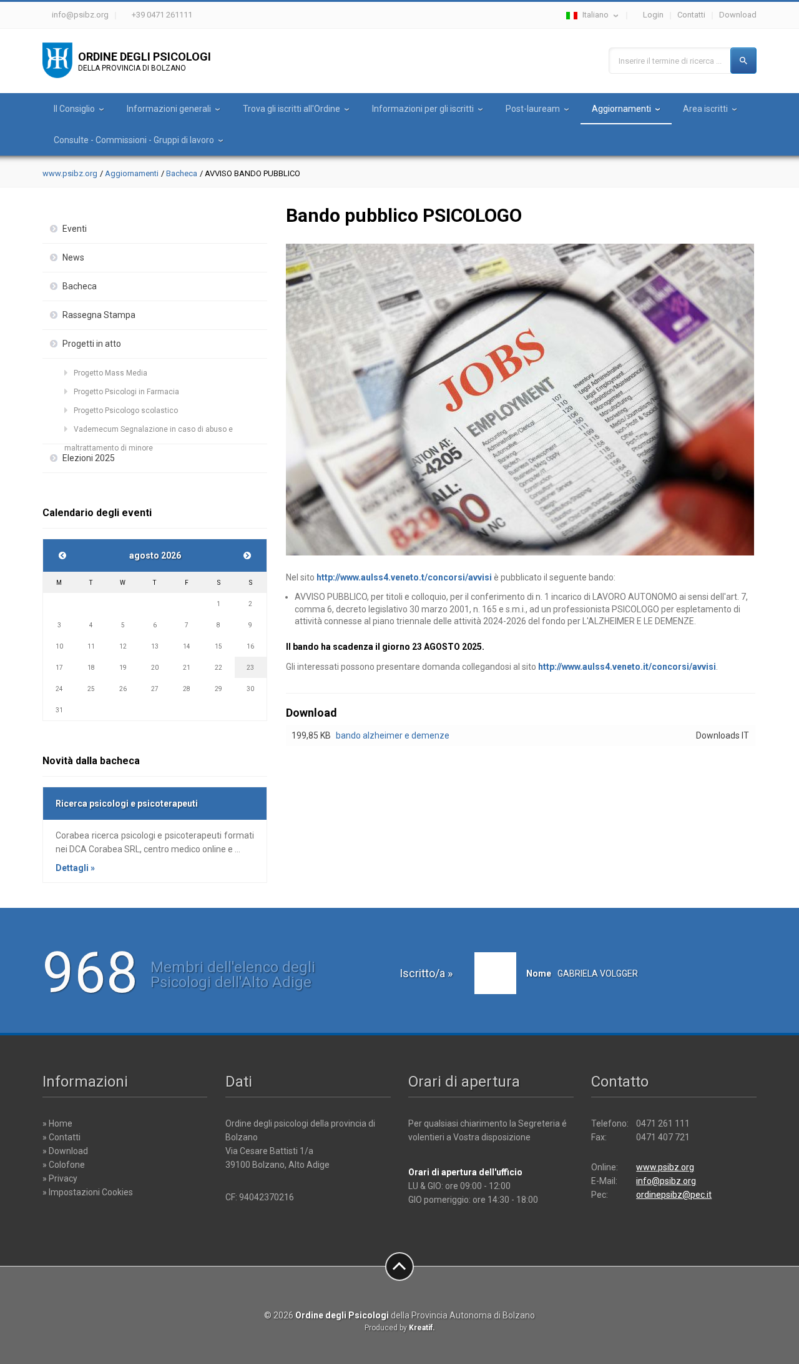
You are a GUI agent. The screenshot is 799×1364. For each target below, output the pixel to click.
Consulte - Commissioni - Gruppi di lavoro (134, 140)
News (73, 257)
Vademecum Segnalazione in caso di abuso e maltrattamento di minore (148, 432)
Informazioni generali (169, 109)
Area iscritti (705, 109)
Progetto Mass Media (110, 373)
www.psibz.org (69, 173)
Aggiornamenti (621, 109)
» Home (57, 1123)
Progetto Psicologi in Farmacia (126, 391)
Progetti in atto (91, 344)
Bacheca (181, 173)
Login (653, 14)
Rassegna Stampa (98, 315)
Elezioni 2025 (88, 458)
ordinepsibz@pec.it (674, 1195)
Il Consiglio (74, 109)
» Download (65, 1151)
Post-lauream (533, 109)
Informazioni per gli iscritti (423, 109)
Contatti (691, 14)
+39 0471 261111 (162, 14)
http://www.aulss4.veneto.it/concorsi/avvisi (627, 667)
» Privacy (59, 1178)
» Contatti (61, 1137)
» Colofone (63, 1165)
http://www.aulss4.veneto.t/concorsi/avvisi (404, 577)
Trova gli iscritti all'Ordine (291, 109)
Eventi (74, 229)
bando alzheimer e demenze (392, 735)
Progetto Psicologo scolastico (126, 410)
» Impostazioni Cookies (87, 1192)
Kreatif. (422, 1327)
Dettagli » (75, 868)
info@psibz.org (80, 14)
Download (738, 14)
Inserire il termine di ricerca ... (670, 61)
